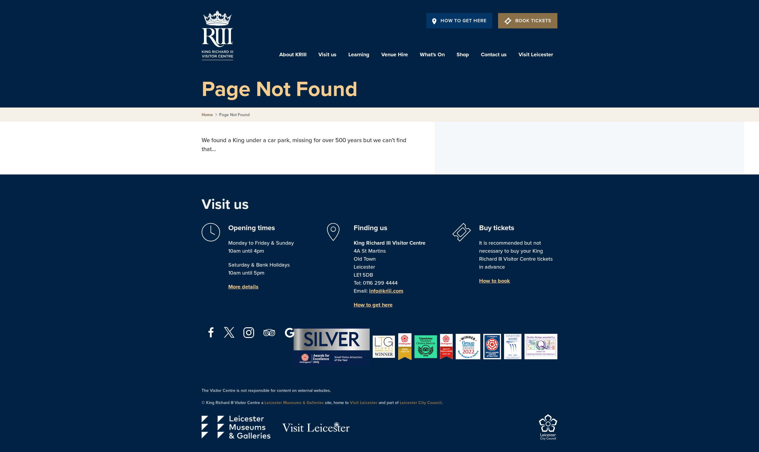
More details (243, 286)
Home (207, 114)
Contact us (494, 54)
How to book (494, 281)
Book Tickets (533, 21)
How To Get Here (464, 21)
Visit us (327, 54)
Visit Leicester (536, 54)
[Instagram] (249, 332)
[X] (229, 332)
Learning (358, 54)
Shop (463, 54)
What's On (432, 54)
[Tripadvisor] (270, 332)
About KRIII (293, 54)
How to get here (373, 305)
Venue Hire (394, 54)
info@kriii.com (386, 291)
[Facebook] (212, 332)
